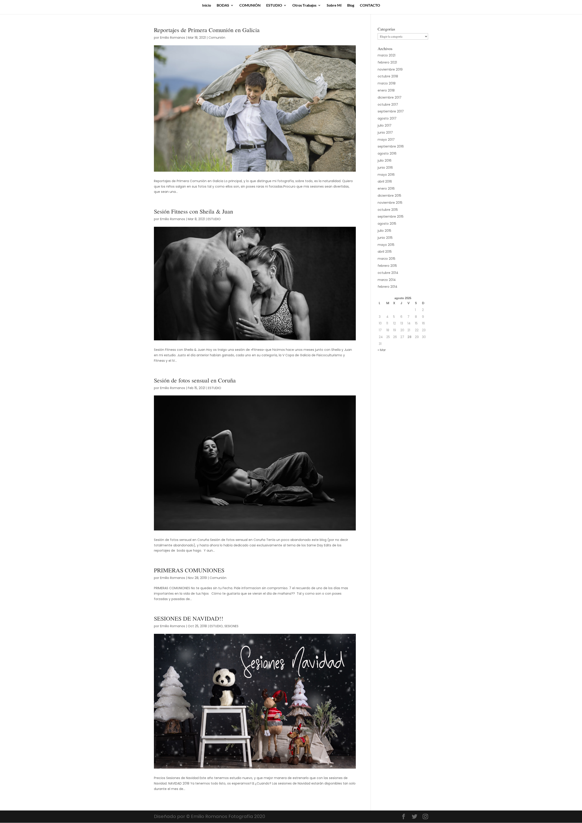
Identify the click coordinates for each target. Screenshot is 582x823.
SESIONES (231, 626)
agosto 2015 (387, 223)
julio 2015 (384, 230)
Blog (350, 5)
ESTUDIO (274, 5)
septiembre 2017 (391, 111)
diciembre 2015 (389, 195)
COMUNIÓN (250, 5)
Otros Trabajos (304, 5)
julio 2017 (384, 125)
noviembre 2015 (390, 202)
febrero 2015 (387, 265)
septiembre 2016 (391, 146)
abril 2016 (385, 181)
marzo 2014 (387, 280)
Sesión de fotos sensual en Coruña (195, 380)
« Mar (382, 350)
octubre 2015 (388, 209)
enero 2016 (386, 188)
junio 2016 (385, 167)
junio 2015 (385, 237)
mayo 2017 (386, 139)
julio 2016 (384, 160)
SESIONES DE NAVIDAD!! (188, 618)
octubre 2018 (388, 76)
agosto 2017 (387, 118)
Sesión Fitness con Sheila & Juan (193, 211)
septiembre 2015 (391, 216)
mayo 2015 (386, 244)
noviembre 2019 (390, 69)
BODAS (223, 5)
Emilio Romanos (172, 37)
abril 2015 (385, 251)
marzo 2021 (386, 55)
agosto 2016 (387, 153)
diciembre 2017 (389, 97)
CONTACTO (370, 5)
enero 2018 (386, 90)
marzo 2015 (386, 258)
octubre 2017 (388, 104)
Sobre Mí (334, 5)
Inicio (206, 5)
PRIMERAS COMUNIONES (189, 570)
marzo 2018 (387, 83)
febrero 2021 (387, 62)
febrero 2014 (387, 286)
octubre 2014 (388, 272)
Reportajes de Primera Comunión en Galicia (207, 30)
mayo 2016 (386, 174)
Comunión (216, 37)
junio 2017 (385, 132)
